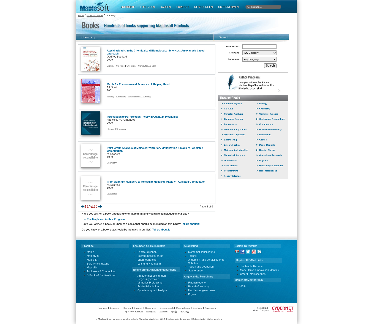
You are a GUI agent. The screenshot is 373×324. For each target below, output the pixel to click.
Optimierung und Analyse (152, 290)
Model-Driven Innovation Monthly (259, 270)
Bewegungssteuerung (150, 255)
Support (138, 308)
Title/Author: (233, 46)
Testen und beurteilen (201, 266)
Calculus (120, 66)
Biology (110, 66)
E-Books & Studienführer (101, 275)
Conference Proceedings (272, 119)
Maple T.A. (93, 259)
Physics (110, 129)
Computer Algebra (147, 66)
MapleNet (92, 267)
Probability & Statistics (271, 165)
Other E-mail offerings (253, 274)
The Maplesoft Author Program (106, 219)
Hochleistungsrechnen (201, 290)
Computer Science (233, 119)
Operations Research (270, 155)
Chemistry (131, 66)
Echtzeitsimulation (148, 286)
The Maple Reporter (252, 266)
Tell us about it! (190, 224)
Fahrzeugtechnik (147, 252)
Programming (231, 171)
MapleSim (93, 255)
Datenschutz (198, 319)
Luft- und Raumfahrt (149, 263)
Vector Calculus (232, 176)
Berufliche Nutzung (98, 263)
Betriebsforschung (199, 286)
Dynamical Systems (234, 134)
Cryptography (266, 124)
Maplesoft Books (95, 15)
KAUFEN (165, 7)
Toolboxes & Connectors (101, 271)
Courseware (230, 124)
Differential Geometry (270, 129)
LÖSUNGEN (147, 7)
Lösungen (115, 308)
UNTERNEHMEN (228, 7)
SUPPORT (182, 7)
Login (242, 286)
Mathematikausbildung (201, 252)
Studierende (195, 270)
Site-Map (197, 308)
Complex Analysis (233, 114)
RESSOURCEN (203, 7)
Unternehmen (183, 308)
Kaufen (127, 308)
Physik (192, 294)
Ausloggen (210, 308)
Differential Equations (235, 129)
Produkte (102, 308)
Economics (265, 134)
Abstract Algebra (233, 103)
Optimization (230, 160)
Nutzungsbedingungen (179, 319)
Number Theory (267, 150)
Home (81, 15)
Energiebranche (147, 259)
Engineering (230, 140)
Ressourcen (151, 308)
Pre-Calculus (231, 165)
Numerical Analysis (234, 155)
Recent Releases (268, 171)
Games (263, 140)
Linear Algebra (232, 145)
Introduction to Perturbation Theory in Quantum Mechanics (143, 116)
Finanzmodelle (197, 282)
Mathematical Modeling (139, 96)
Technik (192, 255)
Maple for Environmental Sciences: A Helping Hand (138, 84)
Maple (90, 252)
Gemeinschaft (167, 308)
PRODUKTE (127, 7)
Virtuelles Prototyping (150, 282)
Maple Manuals (267, 145)
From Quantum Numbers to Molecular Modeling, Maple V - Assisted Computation (156, 181)
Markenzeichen (214, 319)
